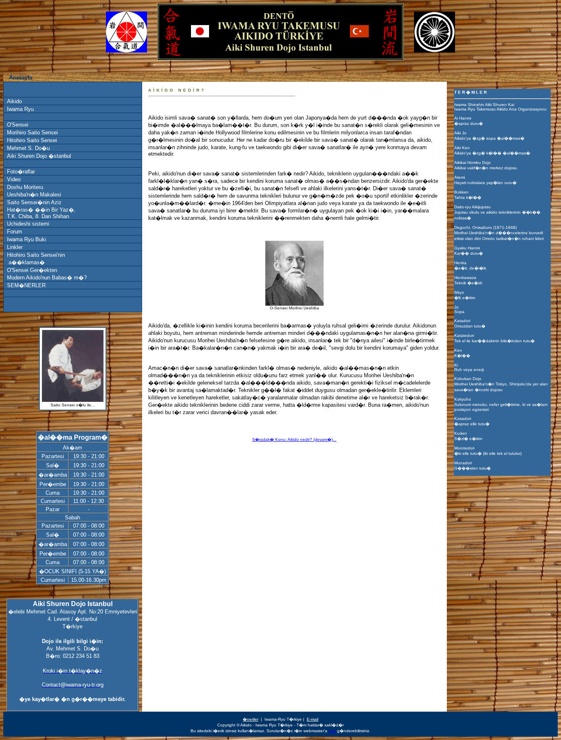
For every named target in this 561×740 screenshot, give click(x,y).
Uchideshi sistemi (28, 224)
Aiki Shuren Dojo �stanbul (39, 156)
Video (14, 179)
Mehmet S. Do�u (28, 148)
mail (332, 730)
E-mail (312, 719)
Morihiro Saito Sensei (32, 132)
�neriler (250, 719)
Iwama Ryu (20, 109)
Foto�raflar (21, 171)
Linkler (15, 247)
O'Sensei (17, 125)
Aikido (14, 101)
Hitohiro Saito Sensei (32, 140)
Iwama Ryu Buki (26, 239)
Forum (14, 231)
